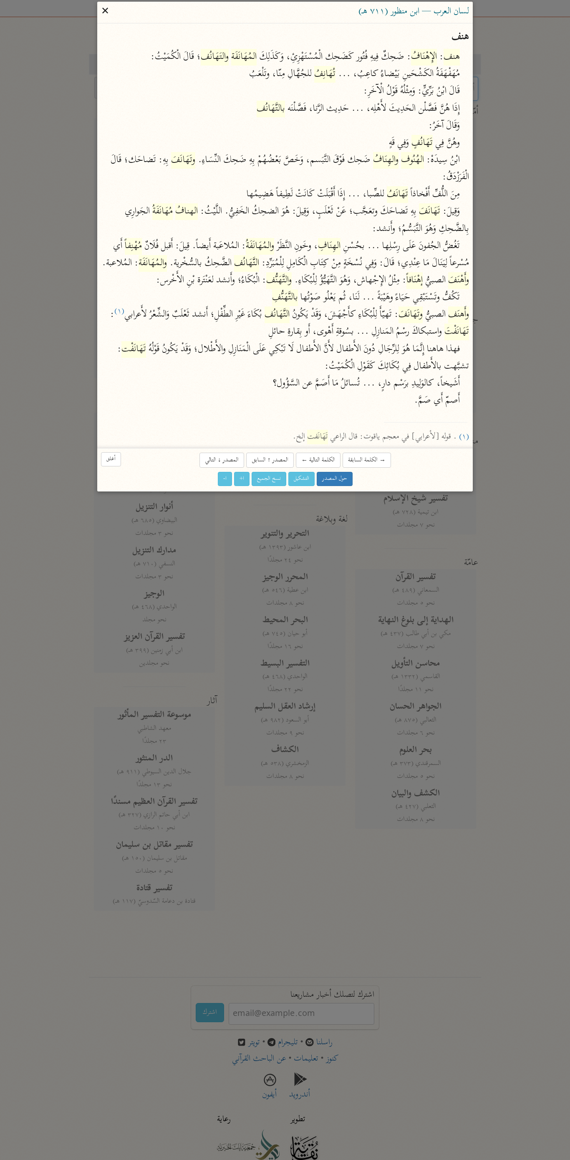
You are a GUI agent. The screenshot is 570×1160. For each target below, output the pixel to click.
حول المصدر (334, 479)
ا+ (242, 479)
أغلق (111, 459)
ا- (225, 479)
